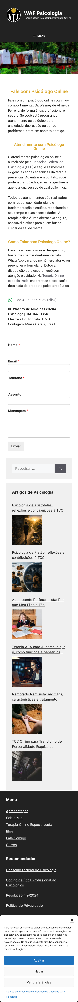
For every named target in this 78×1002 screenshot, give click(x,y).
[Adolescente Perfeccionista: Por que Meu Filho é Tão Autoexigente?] (27, 624)
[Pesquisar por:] (33, 468)
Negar (39, 971)
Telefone (16, 378)
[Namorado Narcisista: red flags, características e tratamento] (27, 719)
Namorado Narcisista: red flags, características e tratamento (37, 696)
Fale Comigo (16, 838)
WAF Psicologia (43, 13)
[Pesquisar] (60, 468)
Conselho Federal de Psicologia (31, 870)
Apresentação (17, 811)
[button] (72, 920)
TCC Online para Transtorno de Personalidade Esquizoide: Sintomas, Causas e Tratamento (38, 744)
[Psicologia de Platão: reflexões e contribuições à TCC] (27, 577)
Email (13, 361)
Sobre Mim (14, 818)
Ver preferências (39, 982)
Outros (11, 845)
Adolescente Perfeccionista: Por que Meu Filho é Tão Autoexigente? (38, 602)
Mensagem (18, 411)
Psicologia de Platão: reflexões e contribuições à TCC (38, 555)
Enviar (16, 446)
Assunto (14, 394)
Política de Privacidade (24, 906)
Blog (9, 831)
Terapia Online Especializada (29, 825)
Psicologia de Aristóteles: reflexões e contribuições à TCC (37, 507)
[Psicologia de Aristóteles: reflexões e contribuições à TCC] (27, 530)
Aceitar (39, 960)
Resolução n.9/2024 (22, 895)
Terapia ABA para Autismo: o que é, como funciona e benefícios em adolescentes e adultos (38, 650)
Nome (14, 345)
